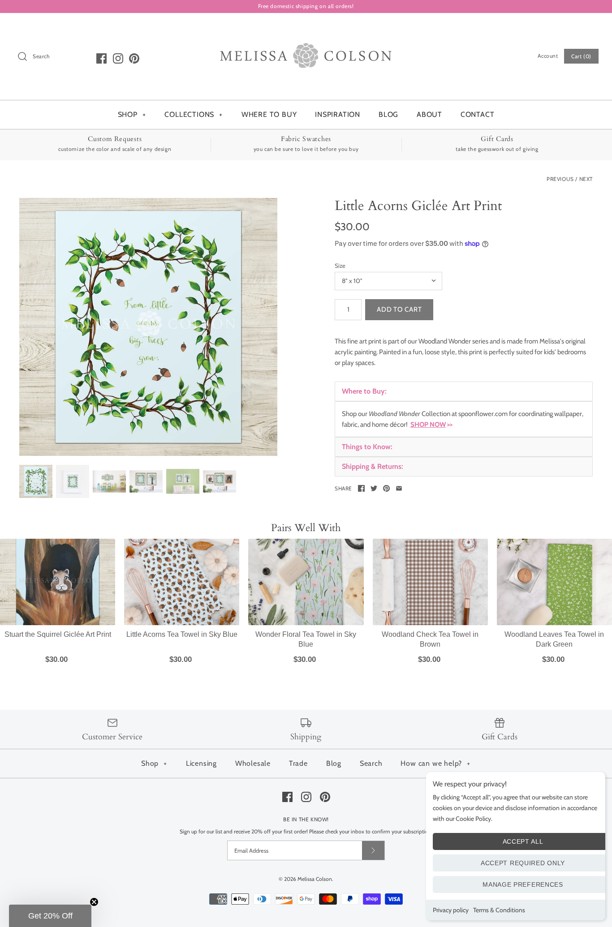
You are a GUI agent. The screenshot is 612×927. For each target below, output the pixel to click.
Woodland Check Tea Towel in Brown (430, 639)
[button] (50, 916)
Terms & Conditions (499, 910)
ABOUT (429, 114)
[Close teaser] (94, 901)
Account (548, 55)
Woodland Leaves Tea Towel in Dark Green (554, 639)
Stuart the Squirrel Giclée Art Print (57, 634)
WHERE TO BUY (269, 114)
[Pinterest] (134, 58)
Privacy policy (451, 910)
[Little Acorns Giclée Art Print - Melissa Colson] (148, 327)
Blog (333, 763)
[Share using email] (399, 488)
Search (371, 763)
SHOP (132, 114)
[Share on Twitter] (374, 488)
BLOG (388, 114)
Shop (154, 763)
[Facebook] (101, 58)
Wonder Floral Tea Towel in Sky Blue (305, 639)
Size (340, 265)
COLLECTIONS (193, 114)
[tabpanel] (464, 419)
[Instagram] (118, 58)
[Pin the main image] (386, 488)
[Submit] (373, 850)
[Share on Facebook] (361, 488)
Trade (298, 763)
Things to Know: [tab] (367, 446)
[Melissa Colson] (306, 27)
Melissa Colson (314, 879)
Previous (560, 179)
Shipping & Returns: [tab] (372, 466)
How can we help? (435, 763)
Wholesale (253, 763)
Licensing (201, 763)
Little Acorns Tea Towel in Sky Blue (181, 634)
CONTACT (478, 114)
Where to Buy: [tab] (364, 391)
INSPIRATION (337, 114)
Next (586, 179)
